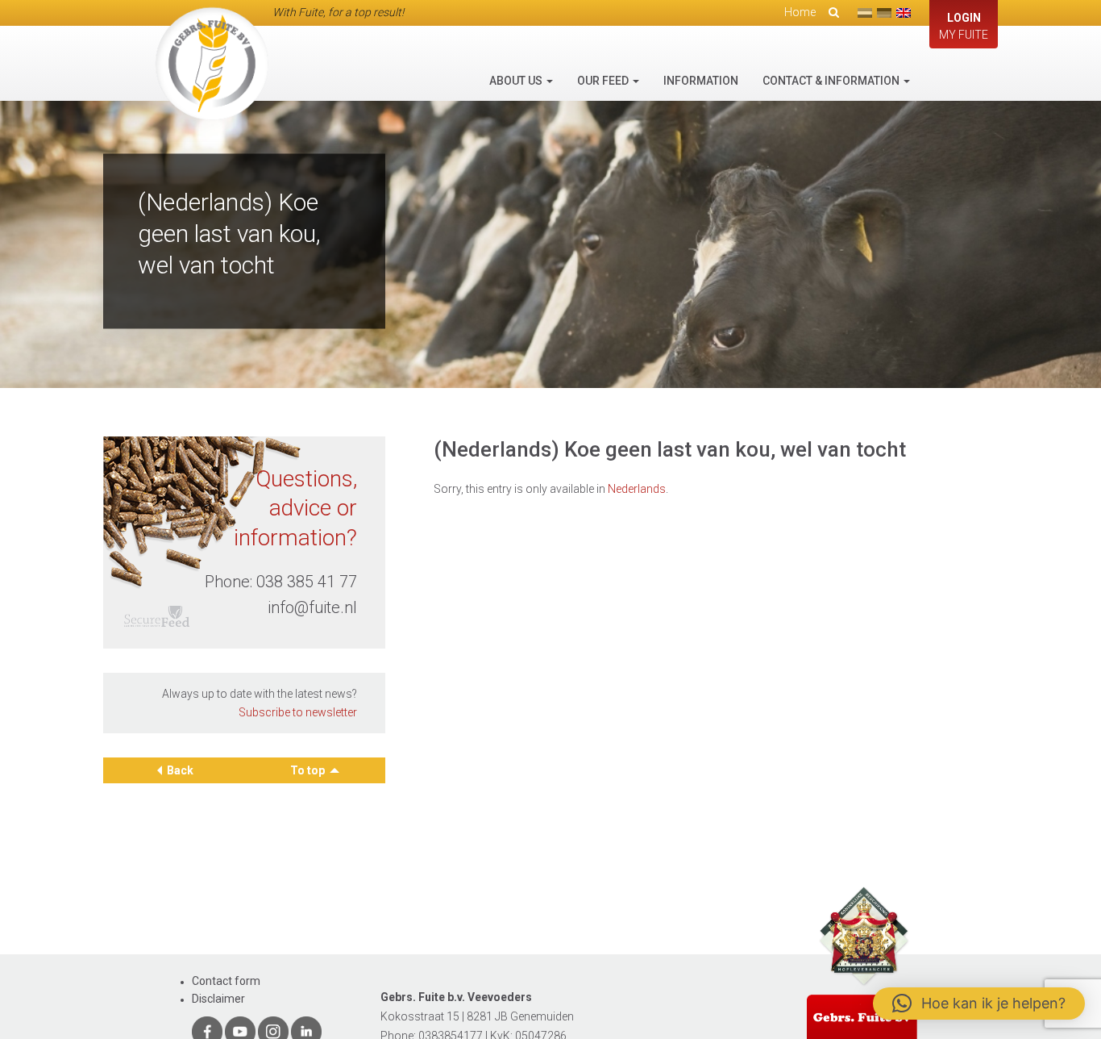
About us (517, 80)
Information (700, 80)
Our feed (604, 80)
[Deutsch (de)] (884, 13)
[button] (979, 1003)
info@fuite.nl (312, 607)
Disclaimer (218, 998)
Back (180, 770)
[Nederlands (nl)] (865, 13)
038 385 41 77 (306, 581)
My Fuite (963, 26)
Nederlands (637, 488)
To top (308, 770)
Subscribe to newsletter (298, 712)
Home (800, 12)
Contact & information (832, 80)
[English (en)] (903, 13)
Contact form (226, 980)
